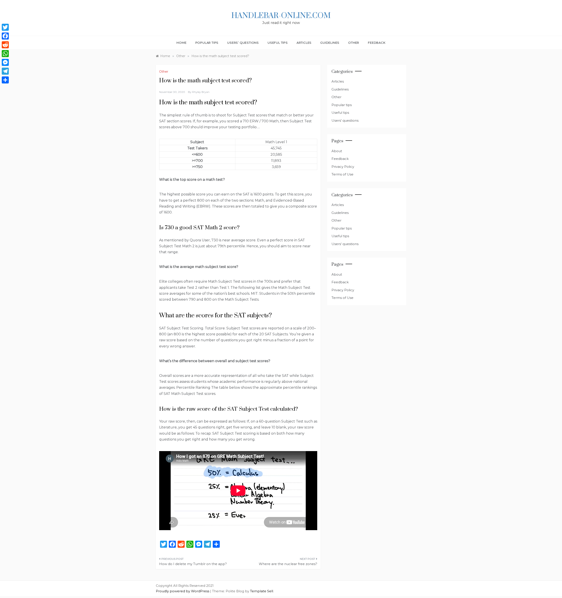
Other (353, 42)
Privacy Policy (342, 166)
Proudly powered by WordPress (183, 591)
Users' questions (344, 120)
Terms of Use (342, 174)
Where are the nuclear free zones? (288, 564)
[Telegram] (5, 71)
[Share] (5, 80)
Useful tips (278, 42)
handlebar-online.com (281, 16)
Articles (304, 42)
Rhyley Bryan (200, 92)
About (336, 151)
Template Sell (261, 591)
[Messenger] (5, 62)
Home (181, 42)
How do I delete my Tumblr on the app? (193, 564)
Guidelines (329, 42)
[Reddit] (5, 44)
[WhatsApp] (5, 53)
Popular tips (207, 42)
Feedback (376, 42)
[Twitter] (5, 27)
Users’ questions (243, 42)
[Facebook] (5, 36)
